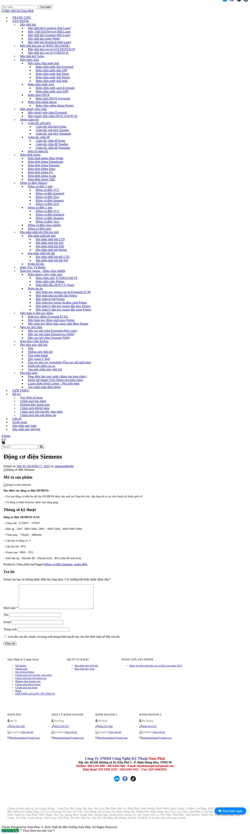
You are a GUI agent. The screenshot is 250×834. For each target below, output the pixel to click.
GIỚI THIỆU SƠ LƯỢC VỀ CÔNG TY (35, 693)
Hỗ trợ (16, 394)
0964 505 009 (105, 726)
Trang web (10, 629)
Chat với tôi (27, 732)
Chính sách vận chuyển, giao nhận (33, 674)
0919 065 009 (17, 726)
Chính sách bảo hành (26, 687)
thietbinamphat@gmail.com (25, 737)
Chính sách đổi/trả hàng (28, 684)
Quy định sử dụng (24, 671)
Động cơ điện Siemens (58, 564)
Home (18, 690)
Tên (6, 614)
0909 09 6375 (149, 726)
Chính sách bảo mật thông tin (38, 415)
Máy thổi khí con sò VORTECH (48, 52)
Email (7, 622)
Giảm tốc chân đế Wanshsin (53, 147)
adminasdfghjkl (64, 466)
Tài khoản (20, 665)
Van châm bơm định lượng (44, 387)
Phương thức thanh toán (28, 681)
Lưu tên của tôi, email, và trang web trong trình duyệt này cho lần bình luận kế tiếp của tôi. (64, 636)
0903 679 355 (61, 726)
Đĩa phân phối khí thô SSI (52, 260)
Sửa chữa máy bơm (85, 668)
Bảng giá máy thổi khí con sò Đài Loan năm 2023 (155, 665)
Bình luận (11, 608)
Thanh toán (21, 668)
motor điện (80, 564)
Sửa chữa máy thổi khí (26, 429)
